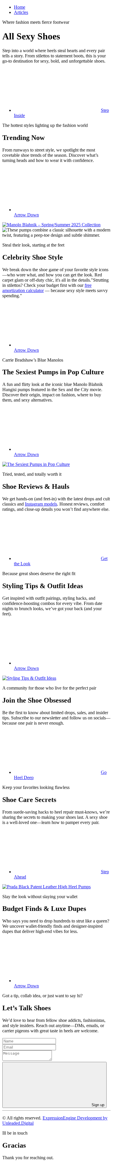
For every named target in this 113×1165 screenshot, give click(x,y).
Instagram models (41, 504)
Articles (21, 12)
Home (19, 7)
